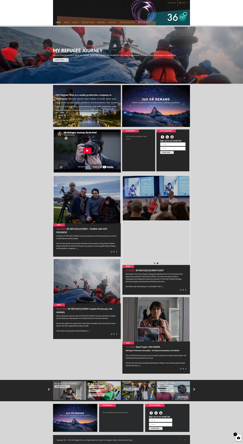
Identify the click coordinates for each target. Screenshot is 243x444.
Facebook (151, 413)
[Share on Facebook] (117, 252)
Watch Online (96, 395)
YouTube (160, 413)
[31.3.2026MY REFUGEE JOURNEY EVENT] (156, 198)
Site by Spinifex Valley (125, 440)
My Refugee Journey (65, 384)
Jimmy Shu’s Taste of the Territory (137, 385)
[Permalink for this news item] (112, 252)
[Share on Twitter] (114, 252)
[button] (139, 22)
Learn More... (61, 386)
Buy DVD (94, 390)
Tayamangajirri (167, 384)
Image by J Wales (111, 440)
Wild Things (95, 384)
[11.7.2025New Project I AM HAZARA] (156, 319)
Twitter (156, 413)
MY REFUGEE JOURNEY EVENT (150, 270)
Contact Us (101, 440)
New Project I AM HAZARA (148, 347)
